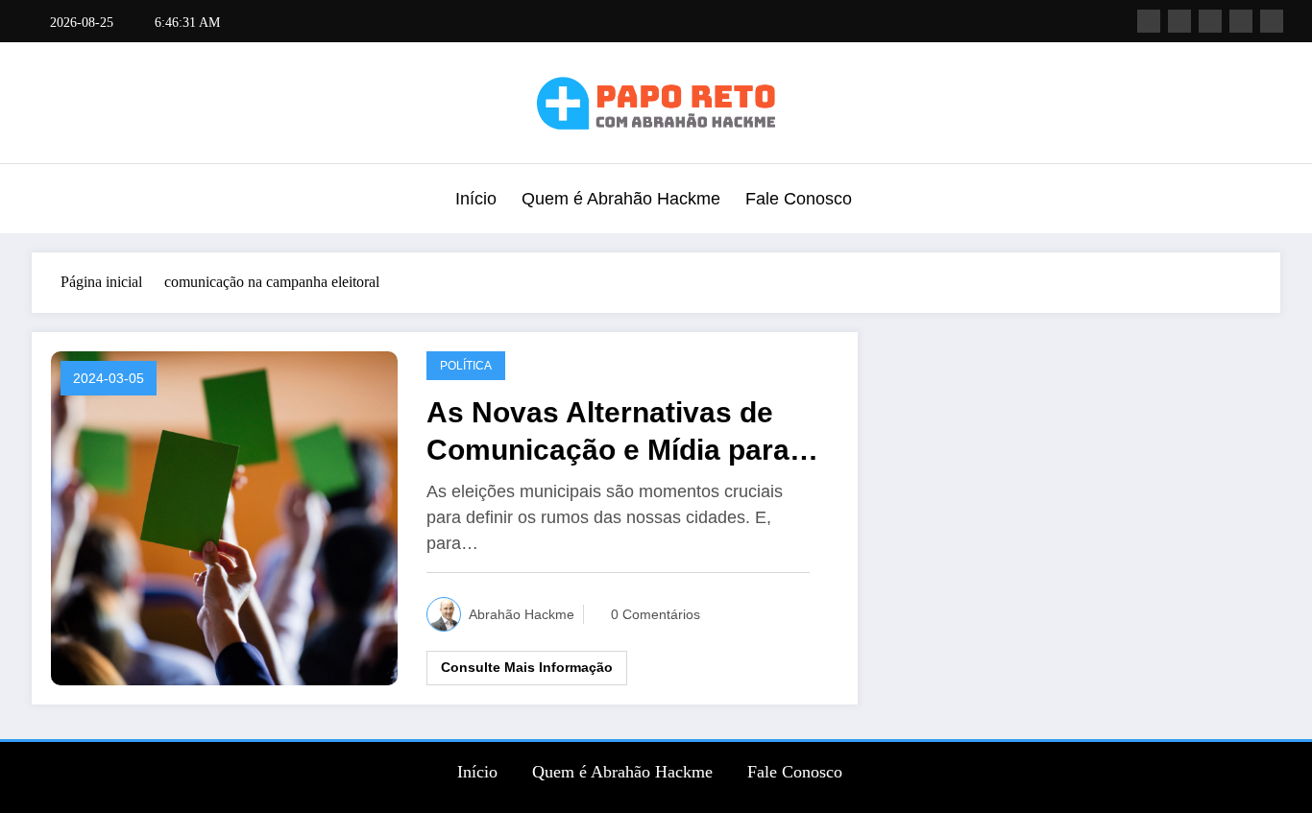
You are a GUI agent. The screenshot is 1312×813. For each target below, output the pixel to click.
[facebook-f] (1148, 21)
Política (466, 365)
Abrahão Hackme (521, 614)
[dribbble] (1210, 21)
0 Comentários (655, 614)
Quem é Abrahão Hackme (621, 198)
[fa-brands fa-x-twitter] (1179, 21)
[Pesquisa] (1261, 202)
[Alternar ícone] (46, 200)
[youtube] (1271, 21)
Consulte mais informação (527, 667)
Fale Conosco (798, 198)
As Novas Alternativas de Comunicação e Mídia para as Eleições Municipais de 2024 (608, 432)
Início (476, 198)
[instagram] (1240, 21)
